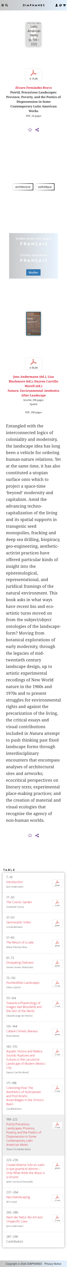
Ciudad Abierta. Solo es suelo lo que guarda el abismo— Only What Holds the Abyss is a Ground (25, 1171)
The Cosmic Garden (19, 902)
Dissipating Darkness (20, 962)
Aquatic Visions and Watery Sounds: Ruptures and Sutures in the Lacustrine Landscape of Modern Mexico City (25, 1059)
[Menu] (2, 5)
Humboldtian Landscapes (22, 983)
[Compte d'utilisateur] (56, 5)
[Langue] (60, 5)
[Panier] (64, 5)
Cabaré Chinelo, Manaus (22, 1031)
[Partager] (37, 130)
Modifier (33, 272)
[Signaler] (30, 130)
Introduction (14, 882)
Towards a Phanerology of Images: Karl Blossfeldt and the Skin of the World (24, 1007)
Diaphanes (33, 5)
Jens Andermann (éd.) (29, 377)
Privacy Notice (52, 1264)
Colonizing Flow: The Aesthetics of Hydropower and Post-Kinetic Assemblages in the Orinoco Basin (25, 1096)
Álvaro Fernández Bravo (33, 88)
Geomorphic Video (18, 922)
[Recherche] (6, 5)
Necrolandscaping (18, 1197)
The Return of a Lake (20, 942)
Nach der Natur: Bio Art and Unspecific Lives (24, 1219)
